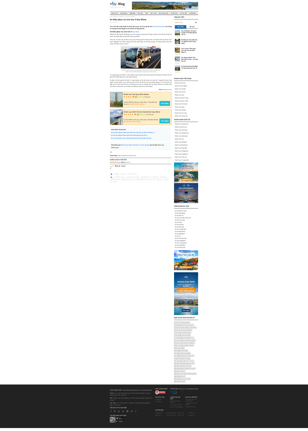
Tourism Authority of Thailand (191, 400)
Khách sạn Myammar (181, 145)
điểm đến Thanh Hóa (185, 366)
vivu (115, 181)
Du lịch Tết (180, 415)
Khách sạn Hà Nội (180, 89)
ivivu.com (159, 179)
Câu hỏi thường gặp (176, 407)
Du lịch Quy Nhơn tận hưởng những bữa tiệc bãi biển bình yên (131, 138)
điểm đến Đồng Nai (179, 368)
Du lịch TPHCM (186, 335)
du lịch (176, 322)
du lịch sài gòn (178, 332)
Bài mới (192, 26)
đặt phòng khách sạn (180, 376)
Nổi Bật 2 (115, 16)
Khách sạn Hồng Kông (181, 133)
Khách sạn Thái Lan (181, 157)
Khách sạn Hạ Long (181, 113)
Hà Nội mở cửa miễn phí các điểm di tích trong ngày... (189, 41)
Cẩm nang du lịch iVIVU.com (127, 155)
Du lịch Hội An (193, 327)
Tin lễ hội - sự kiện (132, 174)
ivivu (154, 179)
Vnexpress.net (167, 89)
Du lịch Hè (180, 413)
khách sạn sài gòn (179, 345)
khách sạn (183, 340)
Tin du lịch (191, 413)
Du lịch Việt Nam (171, 413)
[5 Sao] (115, 162)
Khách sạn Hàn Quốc (181, 130)
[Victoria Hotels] (182, 392)
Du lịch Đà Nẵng (178, 337)
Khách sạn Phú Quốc (181, 104)
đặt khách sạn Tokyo (180, 371)
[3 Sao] (113, 162)
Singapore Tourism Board (191, 403)
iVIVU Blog (158, 401)
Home (111, 16)
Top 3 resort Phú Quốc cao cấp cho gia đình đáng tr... (188, 50)
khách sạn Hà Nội (179, 343)
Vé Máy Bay (174, 13)
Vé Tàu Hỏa (183, 13)
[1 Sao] (110, 162)
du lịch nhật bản (188, 330)
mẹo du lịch (191, 355)
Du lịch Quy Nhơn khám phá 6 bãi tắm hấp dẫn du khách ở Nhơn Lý (132, 132)
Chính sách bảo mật (176, 405)
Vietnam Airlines (190, 407)
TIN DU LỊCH (123, 174)
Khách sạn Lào (179, 139)
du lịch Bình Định (145, 177)
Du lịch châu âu (190, 325)
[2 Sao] (111, 162)
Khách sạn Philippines (181, 151)
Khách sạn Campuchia (181, 124)
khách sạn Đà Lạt (189, 345)
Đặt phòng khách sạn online (128, 179)
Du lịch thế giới (170, 415)
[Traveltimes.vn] (186, 270)
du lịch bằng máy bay (184, 322)
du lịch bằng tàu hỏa (180, 325)
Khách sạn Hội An (180, 92)
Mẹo (146, 13)
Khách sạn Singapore (181, 154)
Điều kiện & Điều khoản (175, 401)
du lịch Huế (177, 327)
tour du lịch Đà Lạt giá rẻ (180, 361)
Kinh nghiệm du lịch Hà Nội (181, 350)
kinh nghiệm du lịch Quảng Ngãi (182, 353)
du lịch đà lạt (187, 337)
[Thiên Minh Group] (173, 392)
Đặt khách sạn (163, 13)
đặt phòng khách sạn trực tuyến (144, 179)
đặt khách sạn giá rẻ (115, 179)
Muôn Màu (193, 13)
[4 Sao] (114, 162)
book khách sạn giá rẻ (120, 177)
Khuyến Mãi (123, 13)
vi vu (111, 181)
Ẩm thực (140, 13)
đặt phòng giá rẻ (192, 373)
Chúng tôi (158, 399)
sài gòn (176, 358)
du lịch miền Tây (178, 330)
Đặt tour (153, 13)
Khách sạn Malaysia (181, 142)
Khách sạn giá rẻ (191, 340)
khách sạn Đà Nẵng (179, 348)
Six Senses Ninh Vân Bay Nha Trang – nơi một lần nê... (189, 59)
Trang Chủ (114, 13)
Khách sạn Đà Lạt (180, 83)
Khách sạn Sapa (179, 107)
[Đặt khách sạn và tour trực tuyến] (186, 182)
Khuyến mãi (158, 413)
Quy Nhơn (136, 32)
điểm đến (177, 366)
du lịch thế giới (178, 335)
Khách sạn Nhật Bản (181, 148)
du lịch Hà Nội (184, 327)
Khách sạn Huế (179, 95)
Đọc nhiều (180, 26)
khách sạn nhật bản (189, 343)
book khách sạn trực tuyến (133, 177)
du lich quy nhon (154, 177)
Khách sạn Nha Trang (181, 98)
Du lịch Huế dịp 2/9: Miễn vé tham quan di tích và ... (189, 68)
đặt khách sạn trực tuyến (181, 373)
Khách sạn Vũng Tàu (181, 116)
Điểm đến (132, 13)
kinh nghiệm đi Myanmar (181, 355)
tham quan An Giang (185, 358)
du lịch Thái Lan (187, 332)
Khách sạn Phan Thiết (181, 101)
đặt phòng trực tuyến (180, 381)
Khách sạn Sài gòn (180, 110)
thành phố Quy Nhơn (158, 26)
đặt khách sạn (163, 177)
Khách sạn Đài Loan (181, 127)
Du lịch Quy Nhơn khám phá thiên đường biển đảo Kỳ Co (129, 135)
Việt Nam (177, 363)
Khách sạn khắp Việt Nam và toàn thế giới (135, 145)
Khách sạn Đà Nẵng (181, 86)
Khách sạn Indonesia (181, 136)
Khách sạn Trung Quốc (182, 160)
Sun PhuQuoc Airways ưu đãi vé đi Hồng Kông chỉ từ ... (189, 32)
